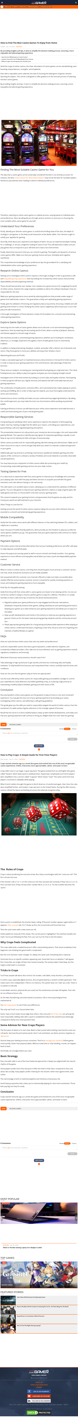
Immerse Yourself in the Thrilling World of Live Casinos (17, 59)
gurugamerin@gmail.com (40, 1378)
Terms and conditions (39, 1385)
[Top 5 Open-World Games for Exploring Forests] (8, 1300)
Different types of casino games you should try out (16, 61)
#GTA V (16, 7)
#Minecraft (8, 7)
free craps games (10, 1005)
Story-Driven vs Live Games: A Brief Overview (30, 1316)
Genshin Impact (7, 1285)
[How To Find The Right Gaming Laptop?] (8, 1328)
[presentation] (8, 724)
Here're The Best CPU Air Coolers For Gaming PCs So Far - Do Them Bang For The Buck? (43, 1306)
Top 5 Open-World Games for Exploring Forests (31, 1297)
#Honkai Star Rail (46, 7)
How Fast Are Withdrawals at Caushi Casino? (15, 57)
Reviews (19, 47)
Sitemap (39, 1387)
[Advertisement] (39, 25)
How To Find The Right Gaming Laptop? (29, 1325)
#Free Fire (23, 7)
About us (39, 1382)
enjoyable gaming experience (15, 279)
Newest (67, 729)
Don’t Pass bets (56, 1014)
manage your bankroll (54, 1040)
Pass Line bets (13, 925)
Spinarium (4, 1036)
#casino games (15, 725)
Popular (74, 729)
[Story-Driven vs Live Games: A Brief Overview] (8, 1319)
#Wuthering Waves (33, 7)
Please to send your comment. (15, 733)
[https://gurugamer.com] (39, 1371)
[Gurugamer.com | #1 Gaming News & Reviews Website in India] (39, 2)
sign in (9, 733)
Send (72, 739)
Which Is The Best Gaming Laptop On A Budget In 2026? (22, 1248)
